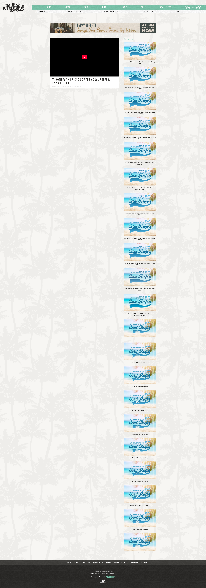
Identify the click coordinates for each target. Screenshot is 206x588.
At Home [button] (127, 39)
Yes (109, 576)
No (112, 576)
